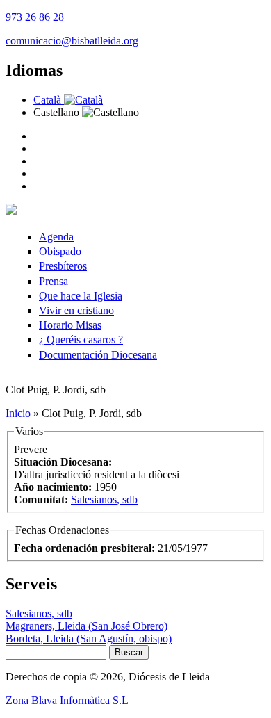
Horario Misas (70, 325)
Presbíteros (63, 266)
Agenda (56, 237)
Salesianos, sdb (104, 499)
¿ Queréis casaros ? (81, 339)
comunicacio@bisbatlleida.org (72, 41)
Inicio (18, 413)
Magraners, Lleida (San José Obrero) (86, 626)
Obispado (60, 251)
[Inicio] (11, 211)
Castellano (57, 112)
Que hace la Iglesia (80, 296)
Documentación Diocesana (98, 355)
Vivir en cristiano (76, 310)
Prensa (53, 281)
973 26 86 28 (35, 17)
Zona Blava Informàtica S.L (67, 700)
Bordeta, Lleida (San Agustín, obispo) (89, 638)
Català (48, 100)
